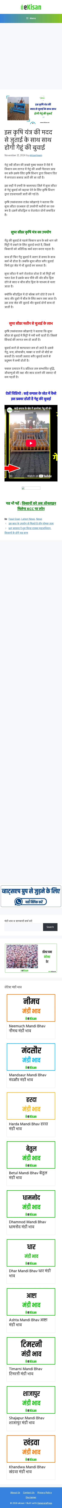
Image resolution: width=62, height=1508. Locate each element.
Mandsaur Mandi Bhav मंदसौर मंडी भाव (27, 1077)
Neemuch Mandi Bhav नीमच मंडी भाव (27, 1028)
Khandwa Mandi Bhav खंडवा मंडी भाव (27, 1469)
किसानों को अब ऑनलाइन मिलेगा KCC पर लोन (36, 506)
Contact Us (28, 1493)
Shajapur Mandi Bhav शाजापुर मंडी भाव (26, 1420)
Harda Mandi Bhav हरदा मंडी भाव (28, 1126)
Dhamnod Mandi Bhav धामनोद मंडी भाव (27, 1224)
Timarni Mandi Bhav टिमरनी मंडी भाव (25, 1371)
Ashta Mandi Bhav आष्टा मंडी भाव (28, 1322)
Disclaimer (31, 1497)
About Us (15, 1493)
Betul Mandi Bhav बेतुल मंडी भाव (28, 1175)
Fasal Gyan (14, 519)
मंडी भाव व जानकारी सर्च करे (18, 921)
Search (50, 927)
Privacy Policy (44, 1493)
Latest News (28, 519)
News (39, 519)
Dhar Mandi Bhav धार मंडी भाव (30, 1273)
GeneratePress (44, 1503)
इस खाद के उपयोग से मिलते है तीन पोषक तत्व (31, 524)
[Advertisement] (31, 57)
